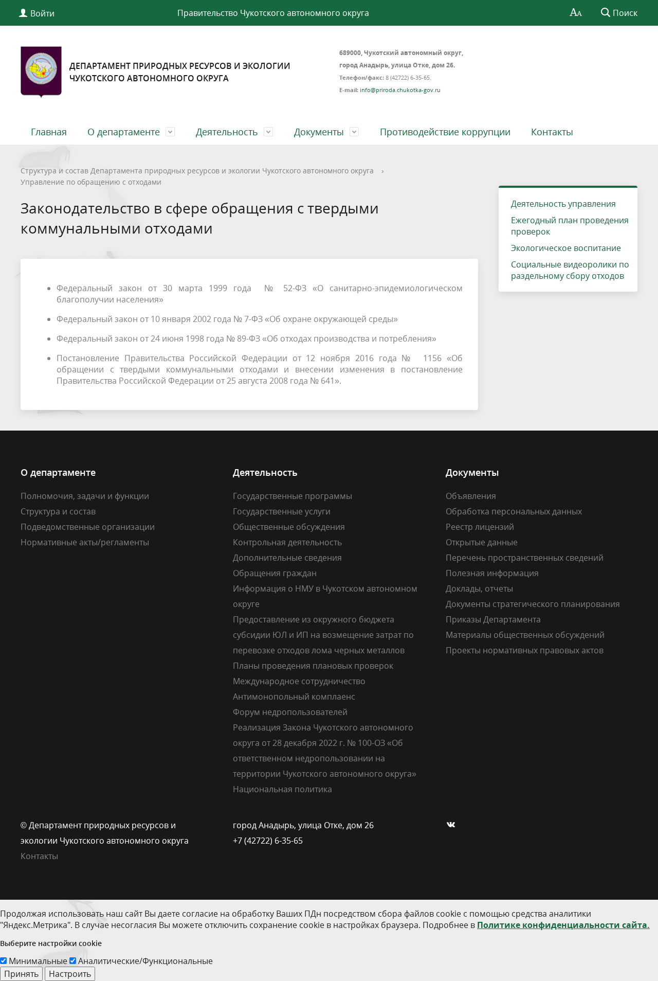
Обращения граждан (275, 573)
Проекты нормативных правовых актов (525, 650)
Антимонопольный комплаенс (294, 696)
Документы (319, 132)
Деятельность (227, 132)
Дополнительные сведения (287, 557)
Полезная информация (492, 573)
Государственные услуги (282, 511)
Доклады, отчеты (479, 588)
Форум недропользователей (290, 712)
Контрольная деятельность (287, 542)
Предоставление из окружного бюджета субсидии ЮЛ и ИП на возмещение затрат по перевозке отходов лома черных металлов (323, 635)
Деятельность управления (563, 203)
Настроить (70, 973)
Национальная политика (282, 789)
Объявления (471, 496)
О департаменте (123, 132)
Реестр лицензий (480, 526)
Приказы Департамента (493, 619)
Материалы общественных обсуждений (525, 634)
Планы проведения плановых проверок (313, 665)
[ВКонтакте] (453, 825)
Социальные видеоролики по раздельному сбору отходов (570, 270)
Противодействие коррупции (445, 132)
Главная (49, 132)
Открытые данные (482, 542)
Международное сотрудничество (299, 681)
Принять (21, 973)
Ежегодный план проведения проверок (570, 226)
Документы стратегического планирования (533, 604)
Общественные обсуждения (289, 526)
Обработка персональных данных (514, 511)
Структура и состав (58, 511)
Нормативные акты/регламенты (85, 542)
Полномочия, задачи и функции (85, 496)
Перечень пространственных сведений (525, 557)
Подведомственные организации (88, 526)
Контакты (552, 132)
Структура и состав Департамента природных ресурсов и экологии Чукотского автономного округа (197, 170)
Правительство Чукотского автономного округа (273, 13)
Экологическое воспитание (566, 248)
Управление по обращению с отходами (91, 182)
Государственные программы (292, 496)
